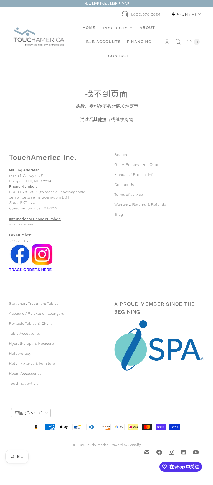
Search (120, 154)
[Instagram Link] (42, 264)
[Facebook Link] (20, 264)
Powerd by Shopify (125, 445)
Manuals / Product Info (134, 174)
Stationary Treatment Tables (34, 303)
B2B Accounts (103, 41)
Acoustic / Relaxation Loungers (36, 313)
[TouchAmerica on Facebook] (159, 452)
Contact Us (124, 184)
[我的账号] (167, 41)
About (147, 27)
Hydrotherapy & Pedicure (31, 343)
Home (89, 27)
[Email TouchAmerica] (147, 452)
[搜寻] (178, 41)
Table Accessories (25, 333)
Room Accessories (25, 373)
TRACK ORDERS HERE (30, 269)
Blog (118, 214)
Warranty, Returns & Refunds (140, 204)
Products (116, 27)
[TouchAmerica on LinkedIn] (184, 452)
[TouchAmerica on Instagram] (171, 452)
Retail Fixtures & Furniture (32, 363)
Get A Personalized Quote (137, 164)
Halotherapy (20, 353)
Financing (139, 41)
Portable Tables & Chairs (31, 323)
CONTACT (118, 55)
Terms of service (128, 194)
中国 (184, 14)
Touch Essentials (24, 383)
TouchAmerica (97, 445)
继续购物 (124, 120)
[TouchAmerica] (39, 36)
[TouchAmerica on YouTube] (196, 452)
